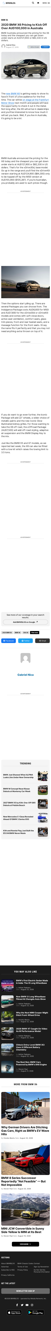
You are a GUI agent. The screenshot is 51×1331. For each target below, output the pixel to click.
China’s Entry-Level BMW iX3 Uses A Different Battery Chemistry (30, 1047)
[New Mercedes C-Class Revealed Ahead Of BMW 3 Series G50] (43, 814)
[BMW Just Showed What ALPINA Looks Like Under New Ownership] (43, 772)
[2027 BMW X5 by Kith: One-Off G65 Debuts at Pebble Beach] (43, 800)
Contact (37, 1263)
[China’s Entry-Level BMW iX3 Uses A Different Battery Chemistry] (7, 1045)
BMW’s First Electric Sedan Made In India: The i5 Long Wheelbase (32, 981)
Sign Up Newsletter (41, 1267)
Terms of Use (22, 1267)
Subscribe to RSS (7, 1270)
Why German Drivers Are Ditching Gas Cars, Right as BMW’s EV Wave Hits (25, 1131)
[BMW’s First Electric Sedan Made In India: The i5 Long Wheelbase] (7, 980)
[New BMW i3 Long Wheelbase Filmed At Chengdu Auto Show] (7, 996)
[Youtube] (28, 1305)
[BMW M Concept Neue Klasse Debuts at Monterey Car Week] (43, 786)
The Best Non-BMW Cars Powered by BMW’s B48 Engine (31, 1063)
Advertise (5, 1267)
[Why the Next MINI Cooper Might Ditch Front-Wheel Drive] (7, 1012)
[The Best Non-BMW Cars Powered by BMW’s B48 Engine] (7, 1062)
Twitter (27, 641)
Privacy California (7, 1275)
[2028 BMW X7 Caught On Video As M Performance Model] (7, 1028)
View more (24, 1244)
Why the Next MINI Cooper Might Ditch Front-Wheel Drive (32, 1013)
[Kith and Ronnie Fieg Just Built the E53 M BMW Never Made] (43, 828)
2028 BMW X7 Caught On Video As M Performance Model (31, 1029)
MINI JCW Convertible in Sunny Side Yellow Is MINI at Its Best (22, 1230)
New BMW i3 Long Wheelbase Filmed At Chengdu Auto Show (31, 997)
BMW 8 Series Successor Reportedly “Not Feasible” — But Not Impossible (23, 1181)
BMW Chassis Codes (25, 1263)
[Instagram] (32, 1305)
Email (43, 641)
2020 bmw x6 (7, 633)
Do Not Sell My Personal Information (42, 1271)
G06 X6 (25, 633)
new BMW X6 (13, 93)
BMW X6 (4, 20)
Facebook (9, 641)
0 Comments (45, 47)
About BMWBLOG (8, 1263)
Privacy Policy (22, 1270)
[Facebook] (18, 1305)
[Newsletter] (38, 3)
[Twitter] (23, 1305)
